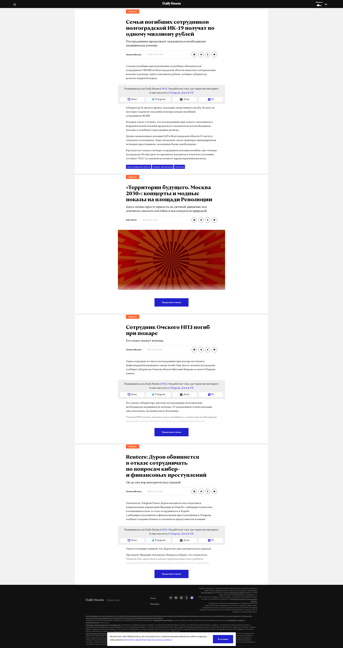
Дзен (184, 93)
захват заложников (163, 167)
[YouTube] (176, 598)
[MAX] (192, 598)
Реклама (154, 604)
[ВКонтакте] (181, 598)
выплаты (179, 167)
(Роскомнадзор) (207, 593)
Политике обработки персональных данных (148, 640)
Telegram (174, 93)
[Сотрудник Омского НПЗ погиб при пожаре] (194, 349)
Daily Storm (171, 3)
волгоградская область (139, 167)
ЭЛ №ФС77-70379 (237, 593)
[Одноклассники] (187, 598)
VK (191, 93)
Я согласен (223, 639)
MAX (164, 89)
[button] (14, 4)
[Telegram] (170, 598)
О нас (153, 598)
